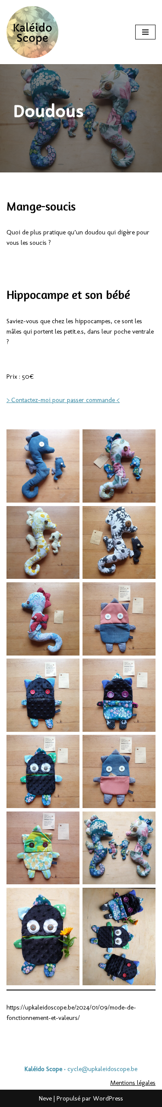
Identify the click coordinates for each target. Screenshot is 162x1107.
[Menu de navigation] (145, 32)
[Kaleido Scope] (32, 32)
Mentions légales (133, 1083)
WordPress (108, 1098)
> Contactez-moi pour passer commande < (63, 400)
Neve (45, 1098)
